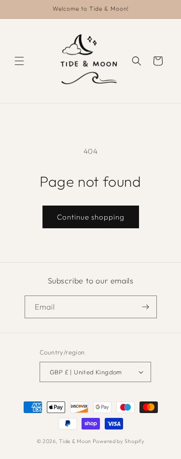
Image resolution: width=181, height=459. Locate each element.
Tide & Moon (75, 441)
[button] (19, 61)
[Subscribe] (145, 307)
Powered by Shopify (119, 441)
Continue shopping (91, 217)
